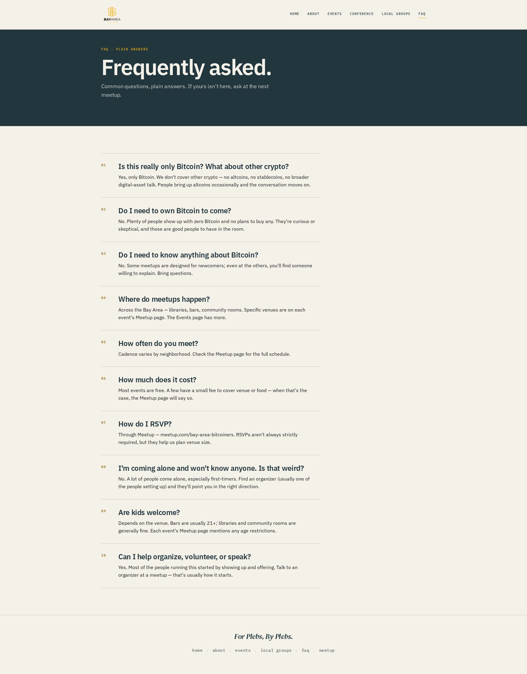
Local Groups (396, 14)
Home (295, 14)
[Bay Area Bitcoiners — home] (112, 15)
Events (335, 14)
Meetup (327, 650)
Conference (362, 14)
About (313, 14)
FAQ (422, 14)
